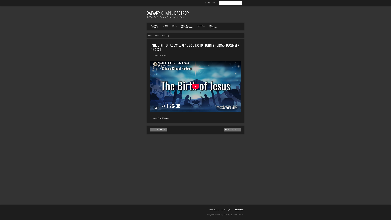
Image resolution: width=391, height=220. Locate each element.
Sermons (156, 36)
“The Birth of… (165, 36)
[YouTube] (150, 3)
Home (150, 36)
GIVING (213, 3)
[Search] (243, 3)
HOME (207, 3)
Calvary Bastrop (168, 13)
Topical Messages (163, 118)
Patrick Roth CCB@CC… (159, 130)
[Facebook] (147, 3)
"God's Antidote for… (231, 130)
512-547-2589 (239, 210)
